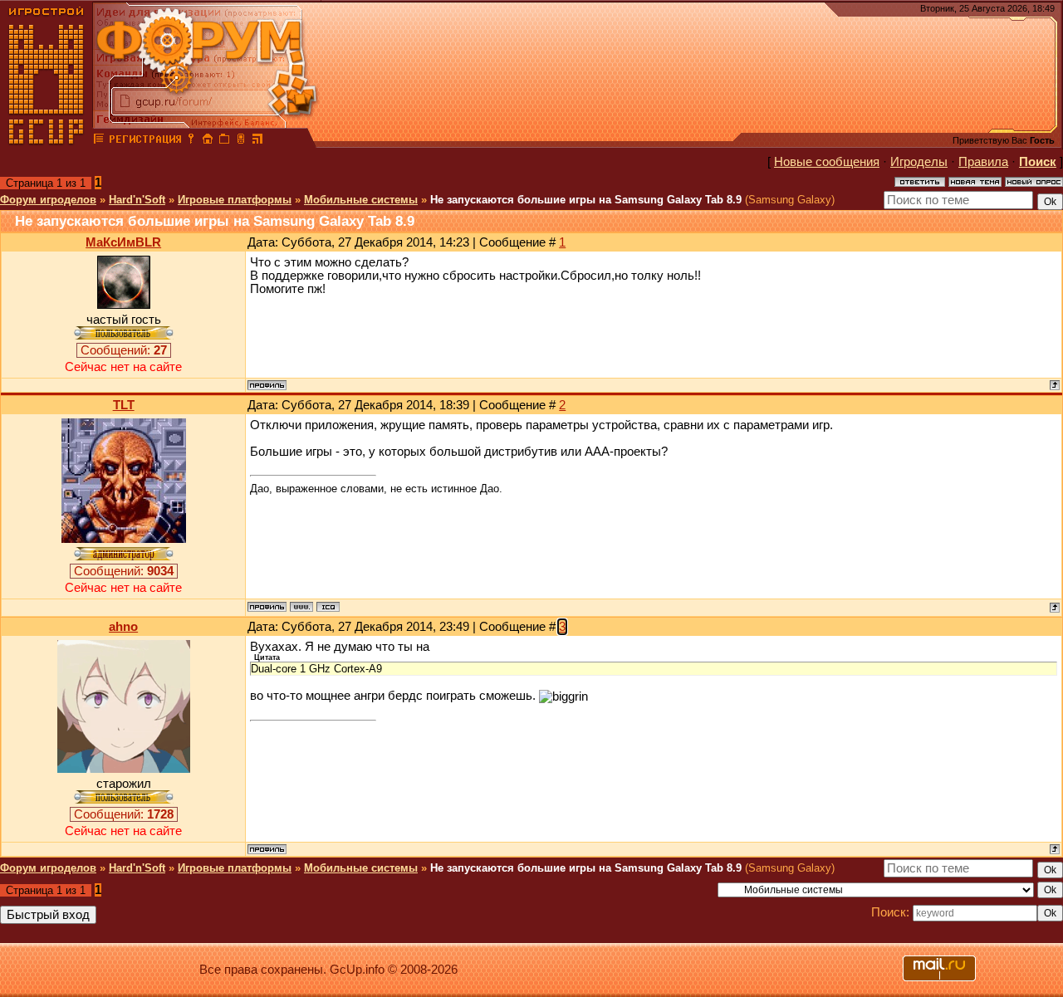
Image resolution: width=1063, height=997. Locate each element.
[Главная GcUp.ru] (46, 141)
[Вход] (191, 141)
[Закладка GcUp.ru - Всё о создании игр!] (224, 141)
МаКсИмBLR (123, 242)
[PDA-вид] (241, 141)
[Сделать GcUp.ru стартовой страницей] (207, 141)
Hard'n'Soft (137, 199)
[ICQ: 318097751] (328, 607)
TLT (124, 405)
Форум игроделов (48, 199)
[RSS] (257, 141)
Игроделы (919, 162)
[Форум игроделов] (99, 141)
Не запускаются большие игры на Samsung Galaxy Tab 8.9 (586, 199)
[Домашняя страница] (301, 607)
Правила (983, 162)
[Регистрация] (145, 141)
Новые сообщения (826, 162)
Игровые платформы (234, 199)
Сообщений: (124, 350)
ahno (123, 626)
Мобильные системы (361, 199)
